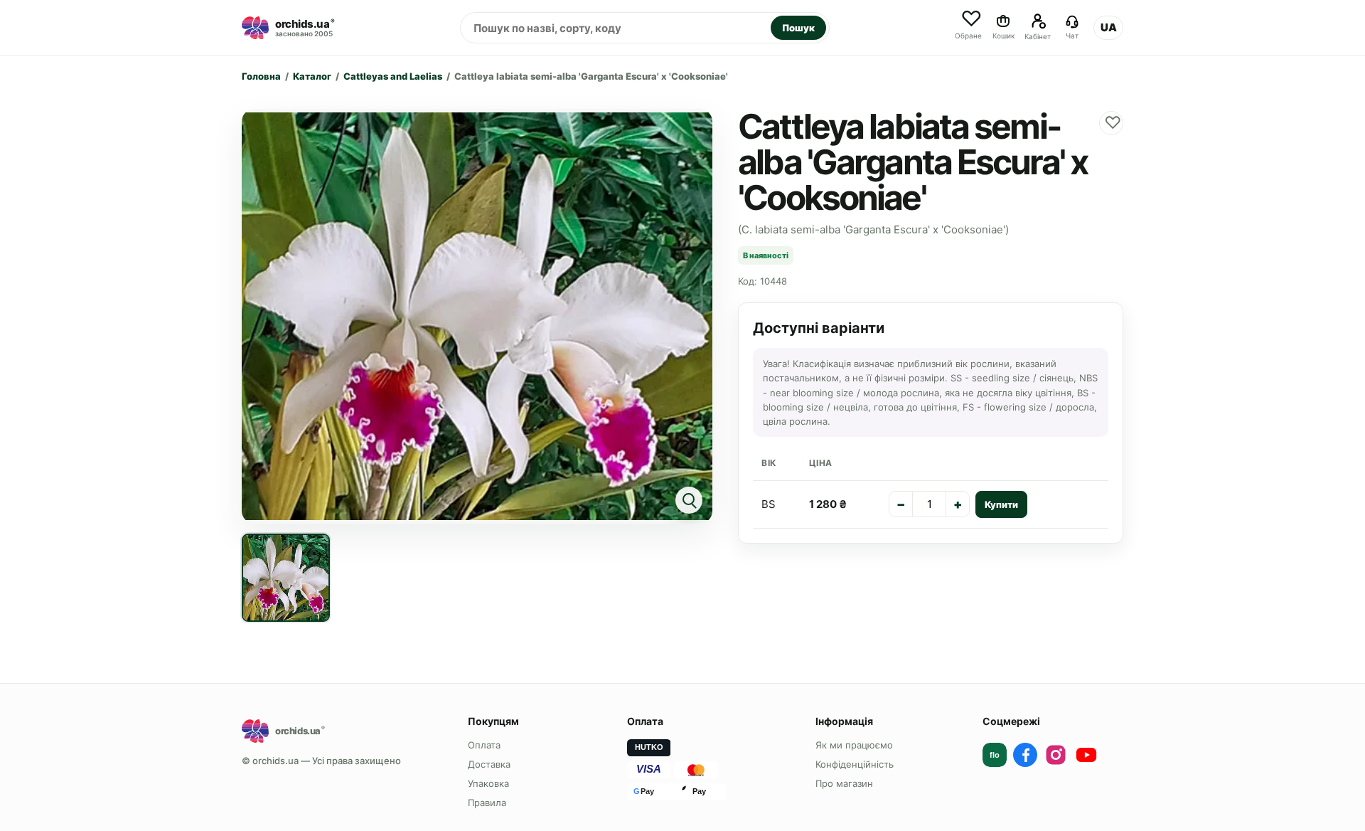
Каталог (312, 76)
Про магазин (844, 783)
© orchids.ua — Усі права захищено (321, 760)
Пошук (798, 27)
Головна (261, 76)
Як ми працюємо (854, 745)
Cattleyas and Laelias (392, 76)
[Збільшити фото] (477, 316)
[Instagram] (1056, 755)
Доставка (489, 764)
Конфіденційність (854, 764)
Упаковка (488, 783)
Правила (487, 802)
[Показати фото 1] (286, 578)
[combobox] (616, 28)
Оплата (484, 745)
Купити (1001, 504)
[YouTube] (1086, 755)
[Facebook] (1025, 755)
